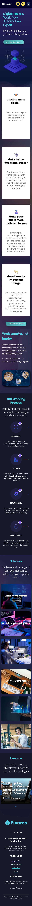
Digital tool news (16, 864)
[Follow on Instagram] (17, 832)
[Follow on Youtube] (21, 832)
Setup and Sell (16, 861)
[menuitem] (18, 4)
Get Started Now (13, 42)
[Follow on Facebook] (11, 832)
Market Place (16, 868)
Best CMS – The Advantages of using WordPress (16, 788)
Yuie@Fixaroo (9, 796)
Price (16, 871)
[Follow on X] (14, 832)
